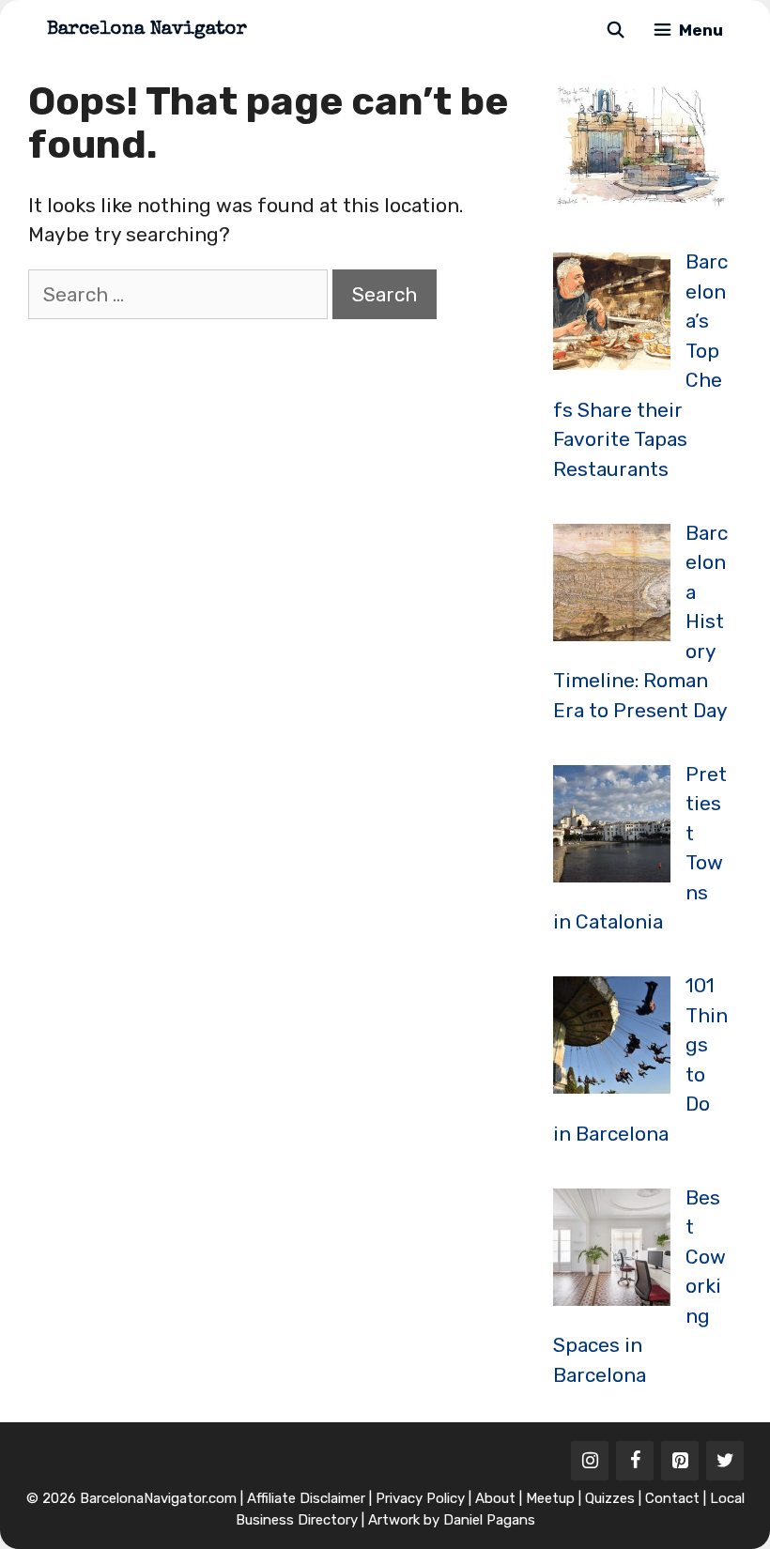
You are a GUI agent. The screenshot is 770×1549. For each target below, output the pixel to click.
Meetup (550, 1498)
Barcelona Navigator (147, 30)
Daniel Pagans (489, 1519)
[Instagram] (589, 1460)
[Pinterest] (680, 1460)
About (495, 1498)
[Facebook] (635, 1460)
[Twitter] (725, 1460)
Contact (672, 1498)
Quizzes (610, 1498)
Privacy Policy (420, 1498)
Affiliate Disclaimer (306, 1498)
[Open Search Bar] (615, 30)
